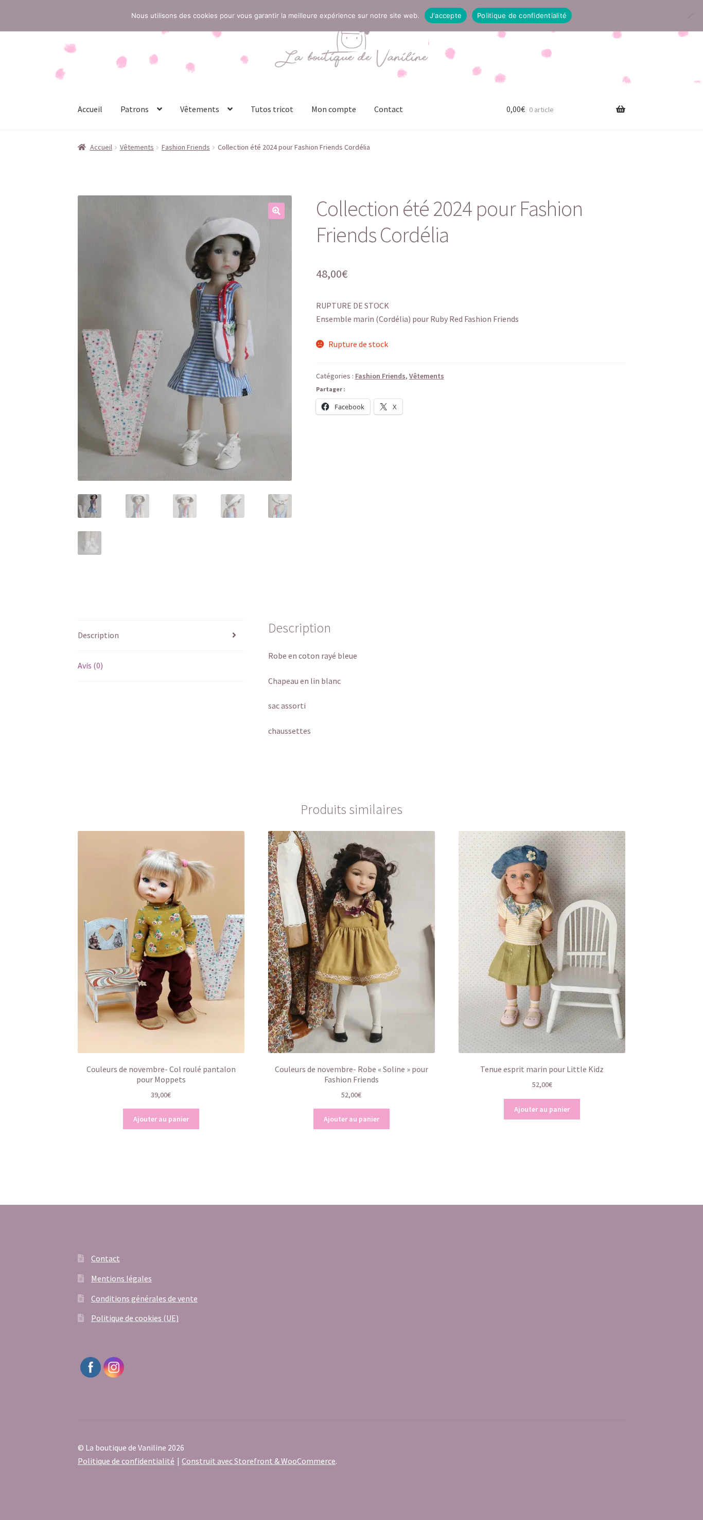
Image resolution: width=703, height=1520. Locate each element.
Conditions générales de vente (144, 1298)
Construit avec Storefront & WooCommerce (259, 1461)
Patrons (134, 109)
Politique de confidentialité (126, 1461)
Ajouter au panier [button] (161, 1119)
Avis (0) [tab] (90, 665)
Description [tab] (98, 635)
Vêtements (199, 109)
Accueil (90, 109)
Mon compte (333, 109)
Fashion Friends (186, 147)
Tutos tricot (272, 109)
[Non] (690, 15)
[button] (276, 211)
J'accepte (446, 15)
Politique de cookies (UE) (135, 1318)
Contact (388, 109)
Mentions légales (121, 1278)
